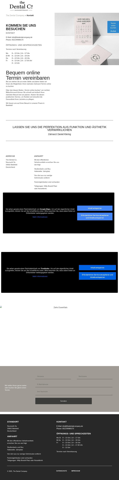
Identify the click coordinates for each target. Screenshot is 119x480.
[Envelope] (110, 426)
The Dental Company (15, 15)
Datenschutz (61, 471)
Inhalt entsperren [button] (95, 208)
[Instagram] (110, 419)
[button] (85, 6)
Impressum (75, 471)
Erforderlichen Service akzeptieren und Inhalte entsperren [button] (95, 216)
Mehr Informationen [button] (40, 217)
